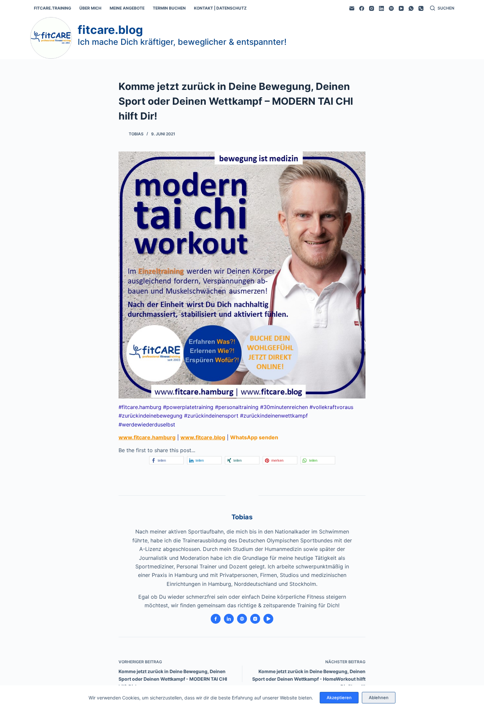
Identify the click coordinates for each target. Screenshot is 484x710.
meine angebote (127, 8)
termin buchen (169, 8)
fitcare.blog (110, 30)
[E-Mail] (351, 8)
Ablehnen (379, 697)
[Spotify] (391, 8)
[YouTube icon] (268, 619)
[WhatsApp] (411, 8)
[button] (166, 460)
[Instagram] (371, 8)
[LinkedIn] (381, 8)
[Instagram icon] (255, 619)
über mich (90, 8)
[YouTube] (401, 8)
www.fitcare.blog (202, 437)
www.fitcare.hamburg (147, 437)
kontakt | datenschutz (220, 8)
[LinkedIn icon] (229, 619)
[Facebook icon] (216, 619)
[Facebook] (361, 8)
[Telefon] (420, 8)
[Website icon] (242, 619)
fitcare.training (52, 8)
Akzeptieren (339, 697)
